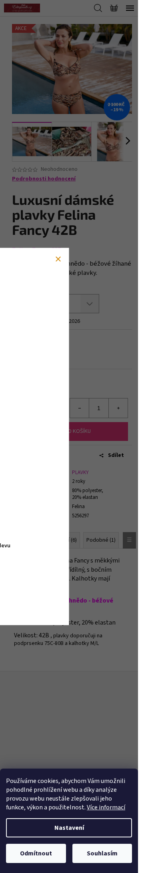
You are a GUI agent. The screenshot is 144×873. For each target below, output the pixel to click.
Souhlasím (102, 853)
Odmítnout (36, 853)
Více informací (106, 807)
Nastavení (69, 827)
